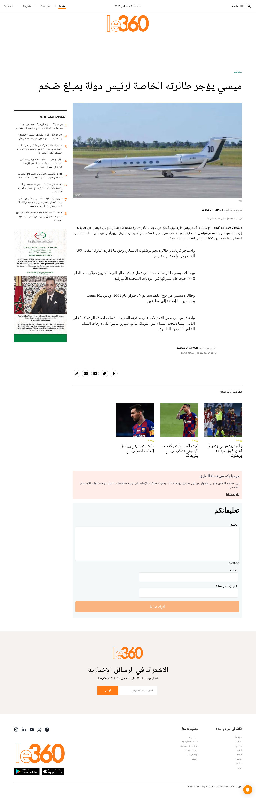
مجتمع (238, 746)
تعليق (233, 524)
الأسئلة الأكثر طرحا (189, 741)
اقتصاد (239, 741)
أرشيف (195, 759)
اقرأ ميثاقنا (232, 494)
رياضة (239, 759)
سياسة (238, 737)
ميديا (239, 754)
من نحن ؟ (193, 737)
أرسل (108, 690)
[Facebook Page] (47, 729)
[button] (247, 789)
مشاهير (238, 72)
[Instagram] (16, 729)
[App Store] (53, 771)
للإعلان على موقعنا (189, 746)
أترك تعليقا (157, 607)
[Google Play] (27, 771)
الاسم (233, 570)
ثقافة (239, 750)
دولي (240, 767)
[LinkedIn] (24, 729)
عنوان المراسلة (226, 586)
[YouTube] (31, 729)
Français (46, 6)
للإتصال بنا (193, 754)
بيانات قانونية (192, 750)
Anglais (27, 6)
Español (8, 6)
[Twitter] (39, 729)
